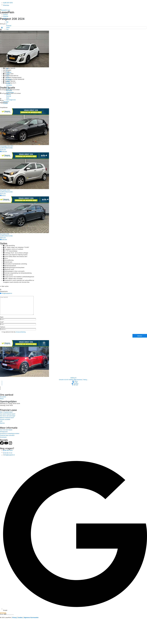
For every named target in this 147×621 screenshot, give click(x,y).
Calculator (6, 101)
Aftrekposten (4, 431)
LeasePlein (7, 12)
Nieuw (2, 398)
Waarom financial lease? (7, 417)
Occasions (3, 397)
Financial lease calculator (7, 435)
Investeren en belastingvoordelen (9, 433)
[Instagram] (10, 443)
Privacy (14, 617)
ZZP (1, 421)
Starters (2, 423)
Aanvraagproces (11, 99)
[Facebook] (2, 443)
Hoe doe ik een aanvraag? (7, 415)
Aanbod (5, 14)
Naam (1, 317)
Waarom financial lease (8, 96)
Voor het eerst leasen (6, 430)
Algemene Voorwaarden (31, 617)
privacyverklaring (20, 332)
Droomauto (3, 437)
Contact (5, 103)
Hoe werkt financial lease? (7, 414)
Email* (2, 322)
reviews (10, 614)
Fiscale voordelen (5, 419)
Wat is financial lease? (6, 412)
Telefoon (2, 327)
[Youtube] (6, 443)
